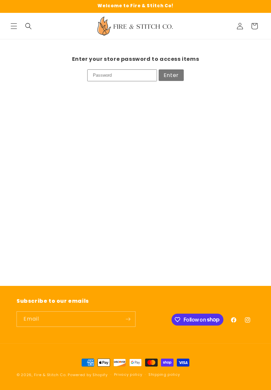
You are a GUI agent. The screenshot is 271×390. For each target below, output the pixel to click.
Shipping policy (164, 374)
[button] (14, 26)
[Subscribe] (128, 319)
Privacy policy (128, 374)
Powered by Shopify (88, 374)
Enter (171, 75)
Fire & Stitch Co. (50, 374)
